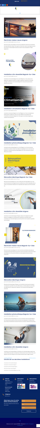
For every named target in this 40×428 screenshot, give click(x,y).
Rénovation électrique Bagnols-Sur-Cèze (18, 177)
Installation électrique (16, 42)
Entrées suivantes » (32, 357)
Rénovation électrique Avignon (14, 280)
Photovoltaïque (15, 144)
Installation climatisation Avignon (10, 364)
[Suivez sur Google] (3, 5)
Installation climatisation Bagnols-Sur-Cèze (19, 109)
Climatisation (15, 76)
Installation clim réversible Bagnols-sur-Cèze (12, 370)
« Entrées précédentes (8, 357)
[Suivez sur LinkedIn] (5, 5)
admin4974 (7, 42)
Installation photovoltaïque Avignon (10, 366)
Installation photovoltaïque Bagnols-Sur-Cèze (20, 143)
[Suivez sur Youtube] (7, 5)
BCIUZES (26, 423)
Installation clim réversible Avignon (16, 211)
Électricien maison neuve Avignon (15, 40)
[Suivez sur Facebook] (1, 5)
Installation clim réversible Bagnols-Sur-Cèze (19, 74)
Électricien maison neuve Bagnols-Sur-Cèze (19, 246)
